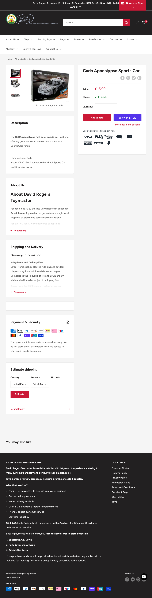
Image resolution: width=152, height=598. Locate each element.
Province (35, 377)
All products (20, 59)
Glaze (17, 577)
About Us (11, 39)
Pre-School (95, 39)
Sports (130, 39)
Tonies (77, 39)
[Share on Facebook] (122, 78)
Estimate (19, 394)
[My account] (137, 22)
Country (15, 377)
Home (9, 59)
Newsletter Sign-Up (134, 5)
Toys (26, 39)
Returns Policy (119, 473)
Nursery (10, 49)
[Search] (126, 22)
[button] (144, 576)
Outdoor (114, 39)
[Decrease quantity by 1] (98, 107)
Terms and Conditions (123, 487)
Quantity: (88, 106)
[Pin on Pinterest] (128, 78)
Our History (118, 497)
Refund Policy (17, 409)
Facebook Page (120, 492)
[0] (143, 22)
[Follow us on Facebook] (127, 579)
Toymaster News (121, 482)
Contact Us (52, 49)
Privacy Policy (119, 477)
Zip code (55, 377)
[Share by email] (139, 78)
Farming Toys (45, 39)
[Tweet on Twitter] (134, 78)
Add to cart (97, 117)
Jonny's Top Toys (32, 49)
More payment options (127, 124)
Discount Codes (120, 468)
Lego (62, 39)
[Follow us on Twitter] (133, 579)
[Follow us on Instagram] (138, 579)
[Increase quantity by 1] (114, 107)
